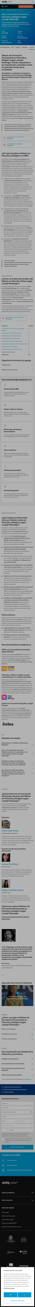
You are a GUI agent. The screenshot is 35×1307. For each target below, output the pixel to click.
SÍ (24, 1294)
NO (10, 1294)
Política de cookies (9, 1288)
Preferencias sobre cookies (17, 1300)
